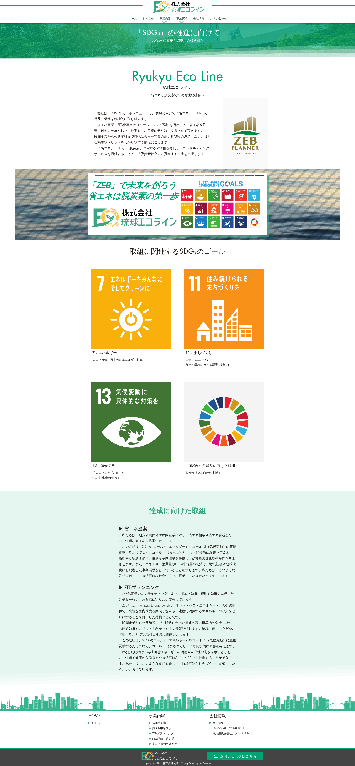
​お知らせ (97, 723)
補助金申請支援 (161, 728)
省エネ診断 (159, 723)
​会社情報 (217, 715)
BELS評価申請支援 (163, 738)
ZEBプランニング (162, 733)
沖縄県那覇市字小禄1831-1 (229, 728)
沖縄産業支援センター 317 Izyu (232, 733)
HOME (94, 715)
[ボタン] (177, 7)
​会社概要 (218, 723)
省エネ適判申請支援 (164, 744)
